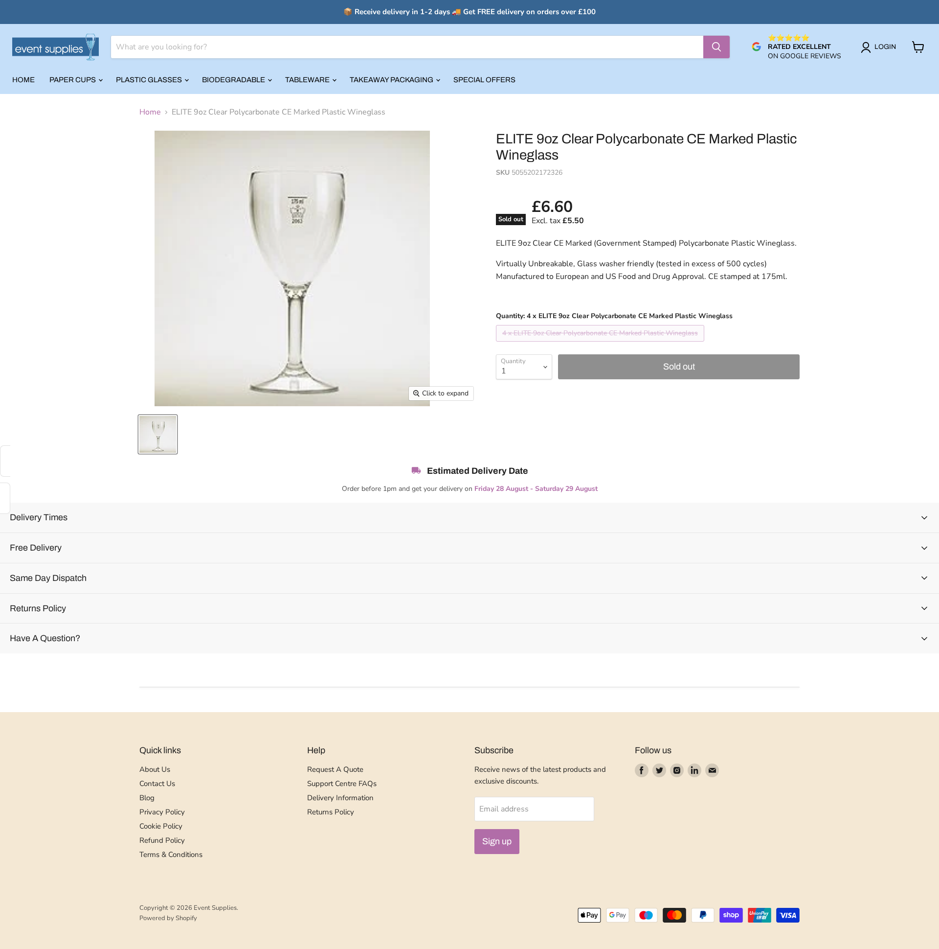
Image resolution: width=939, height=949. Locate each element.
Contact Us (157, 783)
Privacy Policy (162, 812)
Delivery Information (340, 798)
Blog (147, 798)
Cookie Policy (160, 826)
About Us (154, 769)
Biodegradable (234, 80)
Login (885, 46)
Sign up (497, 841)
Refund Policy (162, 840)
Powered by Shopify (168, 918)
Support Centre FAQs (342, 783)
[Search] (716, 47)
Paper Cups (73, 80)
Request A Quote (335, 769)
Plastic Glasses (149, 80)
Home (23, 80)
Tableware (308, 80)
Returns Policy (330, 812)
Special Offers (484, 80)
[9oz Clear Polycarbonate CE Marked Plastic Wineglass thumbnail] (157, 434)
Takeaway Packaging (392, 80)
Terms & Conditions (170, 854)
